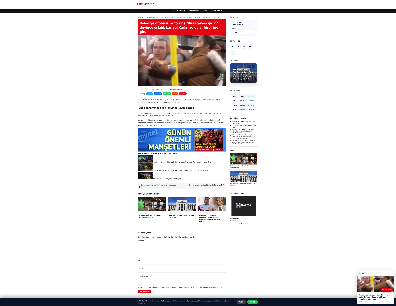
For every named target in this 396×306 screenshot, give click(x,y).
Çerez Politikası (217, 10)
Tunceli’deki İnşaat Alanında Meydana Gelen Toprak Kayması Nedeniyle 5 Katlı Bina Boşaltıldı (243, 142)
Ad (139, 260)
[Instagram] (244, 46)
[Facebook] (232, 46)
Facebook (158, 94)
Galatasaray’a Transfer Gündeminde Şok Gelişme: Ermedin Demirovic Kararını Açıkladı (243, 131)
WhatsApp (167, 94)
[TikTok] (232, 52)
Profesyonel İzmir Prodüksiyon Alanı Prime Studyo (243, 122)
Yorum (141, 241)
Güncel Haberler (179, 10)
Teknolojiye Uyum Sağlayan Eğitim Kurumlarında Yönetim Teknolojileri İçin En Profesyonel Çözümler (244, 136)
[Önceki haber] (249, 66)
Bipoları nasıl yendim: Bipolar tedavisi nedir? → (206, 186)
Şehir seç (235, 28)
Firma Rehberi (194, 10)
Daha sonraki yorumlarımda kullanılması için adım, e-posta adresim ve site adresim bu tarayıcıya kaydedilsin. (180, 287)
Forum (205, 10)
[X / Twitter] (238, 46)
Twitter (150, 94)
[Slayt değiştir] (239, 223)
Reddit (175, 94)
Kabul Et (253, 302)
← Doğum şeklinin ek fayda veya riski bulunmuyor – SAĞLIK (159, 186)
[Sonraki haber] (253, 66)
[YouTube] (250, 46)
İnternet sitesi (143, 276)
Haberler (140, 17)
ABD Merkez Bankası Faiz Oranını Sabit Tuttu (244, 126)
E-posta (141, 268)
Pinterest (182, 94)
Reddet (241, 302)
